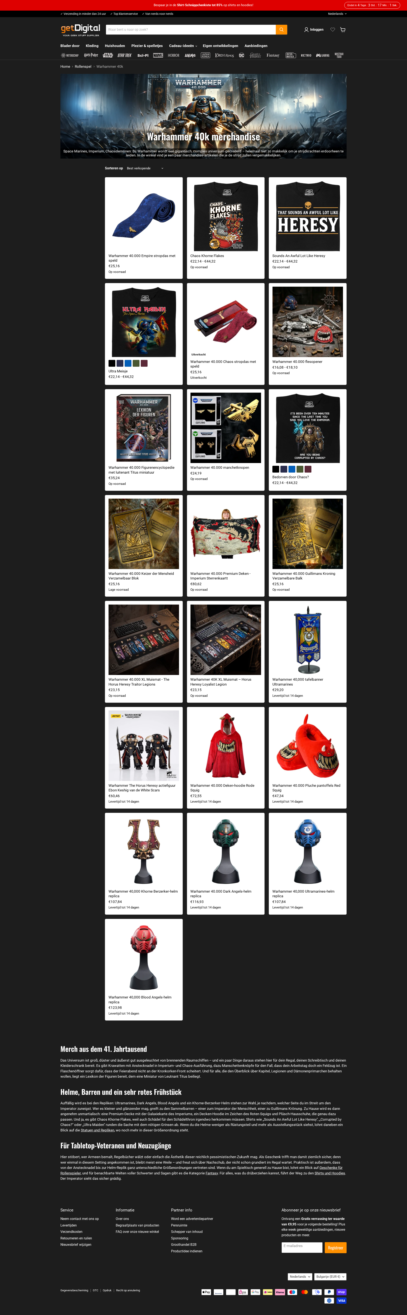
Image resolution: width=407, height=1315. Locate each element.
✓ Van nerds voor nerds (157, 13)
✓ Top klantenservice (124, 13)
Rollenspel (83, 67)
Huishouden (115, 46)
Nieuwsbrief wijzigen (75, 1245)
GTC (95, 1290)
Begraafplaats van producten (137, 1225)
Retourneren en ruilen (76, 1238)
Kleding (92, 46)
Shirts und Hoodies (330, 1173)
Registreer (335, 1247)
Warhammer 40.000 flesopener (297, 362)
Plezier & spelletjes (147, 46)
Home (65, 67)
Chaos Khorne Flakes (207, 256)
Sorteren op (114, 168)
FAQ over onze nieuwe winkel (137, 1232)
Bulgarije (328, 1277)
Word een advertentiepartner (192, 1219)
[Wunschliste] (332, 29)
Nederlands (335, 13)
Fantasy (212, 1173)
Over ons (122, 1219)
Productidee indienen (186, 1251)
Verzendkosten (71, 1232)
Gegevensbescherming (74, 1290)
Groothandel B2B (184, 1245)
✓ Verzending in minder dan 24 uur (83, 13)
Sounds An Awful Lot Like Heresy (298, 256)
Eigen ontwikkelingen (220, 46)
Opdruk (107, 1290)
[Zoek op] (281, 30)
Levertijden (68, 1225)
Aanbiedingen (256, 46)
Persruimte (179, 1225)
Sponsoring (179, 1238)
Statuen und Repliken (97, 1130)
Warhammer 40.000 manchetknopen (219, 467)
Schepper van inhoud (187, 1232)
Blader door (69, 46)
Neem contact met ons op (79, 1219)
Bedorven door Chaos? (290, 477)
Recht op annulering (128, 1290)
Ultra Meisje (118, 371)
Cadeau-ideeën (182, 46)
